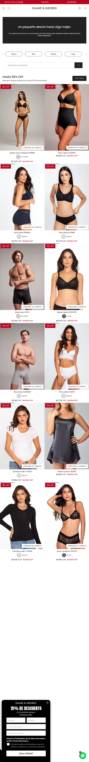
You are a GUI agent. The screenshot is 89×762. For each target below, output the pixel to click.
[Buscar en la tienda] (79, 65)
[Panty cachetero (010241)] (66, 515)
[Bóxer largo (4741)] (22, 276)
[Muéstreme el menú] (3, 8)
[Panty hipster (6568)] (66, 197)
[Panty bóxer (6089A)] (22, 197)
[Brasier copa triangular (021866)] (22, 117)
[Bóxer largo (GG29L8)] (22, 356)
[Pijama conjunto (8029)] (66, 436)
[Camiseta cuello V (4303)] (22, 436)
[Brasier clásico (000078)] (66, 276)
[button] (47, 702)
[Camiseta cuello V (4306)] (22, 515)
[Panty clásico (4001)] (66, 356)
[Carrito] (85, 8)
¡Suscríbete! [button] (26, 753)
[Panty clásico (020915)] (66, 117)
